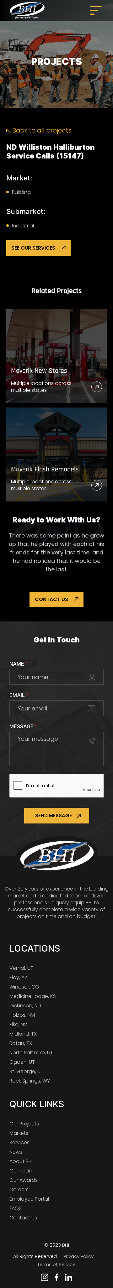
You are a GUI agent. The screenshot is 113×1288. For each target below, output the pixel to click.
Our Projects (24, 1123)
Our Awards (23, 1180)
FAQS (15, 1208)
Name (18, 664)
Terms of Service (56, 1264)
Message (23, 726)
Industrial (23, 225)
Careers (19, 1189)
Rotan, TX (20, 1043)
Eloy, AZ (18, 977)
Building (21, 192)
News (15, 1152)
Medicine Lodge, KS (32, 996)
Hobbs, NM (22, 1015)
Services (19, 1142)
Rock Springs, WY (29, 1080)
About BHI (21, 1161)
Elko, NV (18, 1024)
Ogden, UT (22, 1062)
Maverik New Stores (39, 371)
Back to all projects (41, 130)
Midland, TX (23, 1033)
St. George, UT (26, 1071)
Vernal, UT (21, 968)
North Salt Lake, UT (31, 1052)
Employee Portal (29, 1198)
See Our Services (33, 248)
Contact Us (51, 599)
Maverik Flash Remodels (45, 469)
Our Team (21, 1170)
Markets (18, 1133)
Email (18, 695)
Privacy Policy (78, 1256)
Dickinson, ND (25, 1005)
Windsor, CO (24, 986)
